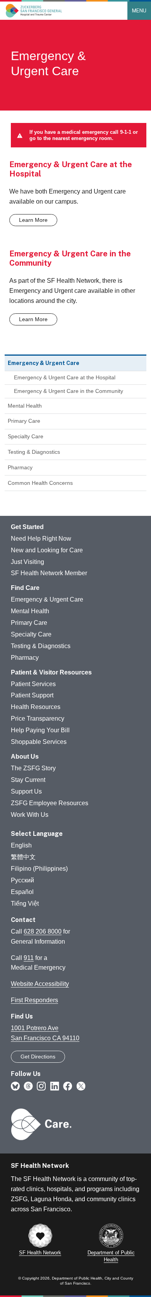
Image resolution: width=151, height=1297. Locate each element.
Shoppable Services (39, 741)
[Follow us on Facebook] (67, 1086)
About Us (25, 756)
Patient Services (33, 684)
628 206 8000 (43, 931)
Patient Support (32, 695)
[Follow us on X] (81, 1086)
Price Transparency (37, 718)
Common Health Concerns (40, 483)
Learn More (33, 220)
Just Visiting (27, 562)
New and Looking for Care (47, 550)
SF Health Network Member (49, 573)
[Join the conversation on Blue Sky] (15, 1086)
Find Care (25, 588)
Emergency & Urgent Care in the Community (68, 391)
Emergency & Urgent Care (47, 599)
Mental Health (25, 406)
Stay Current (28, 779)
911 (29, 958)
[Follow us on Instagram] (41, 1086)
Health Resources (35, 707)
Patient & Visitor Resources (51, 672)
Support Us (26, 791)
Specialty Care (25, 436)
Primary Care (24, 421)
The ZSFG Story (33, 768)
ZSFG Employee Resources (49, 803)
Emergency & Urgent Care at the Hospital (64, 377)
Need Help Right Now (41, 538)
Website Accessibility (40, 984)
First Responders (34, 1000)
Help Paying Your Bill (40, 730)
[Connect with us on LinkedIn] (54, 1086)
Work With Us (29, 814)
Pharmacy (20, 467)
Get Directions (38, 1056)
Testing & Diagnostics (34, 452)
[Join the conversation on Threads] (28, 1086)
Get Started (27, 527)
